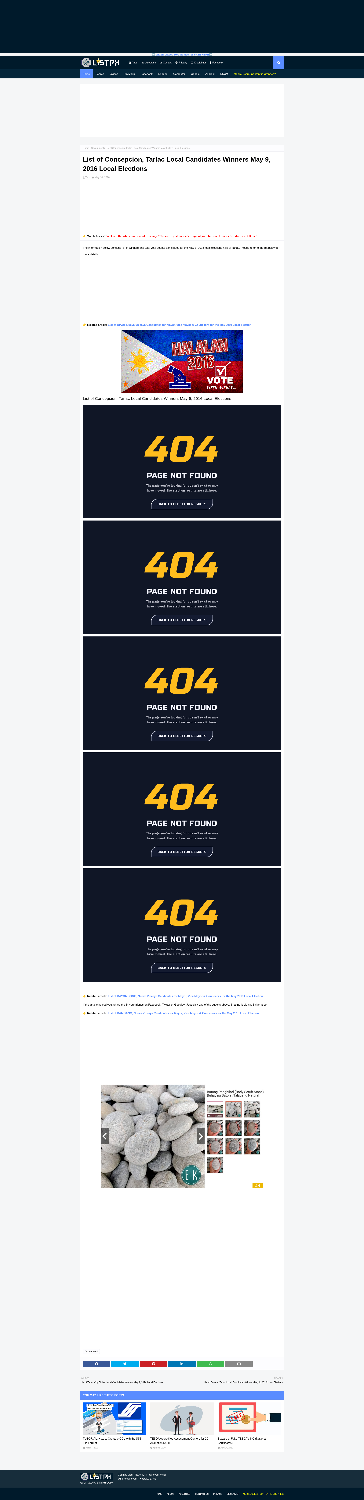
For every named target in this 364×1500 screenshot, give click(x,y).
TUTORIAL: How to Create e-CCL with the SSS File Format (112, 1441)
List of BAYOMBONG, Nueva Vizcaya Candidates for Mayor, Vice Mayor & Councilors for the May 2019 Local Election (185, 996)
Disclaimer (200, 62)
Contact (167, 62)
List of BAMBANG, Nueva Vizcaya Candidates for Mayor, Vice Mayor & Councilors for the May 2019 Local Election (183, 1013)
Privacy (183, 62)
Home (86, 148)
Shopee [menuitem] (163, 73)
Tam (87, 177)
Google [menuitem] (195, 73)
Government (97, 148)
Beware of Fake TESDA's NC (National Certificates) (242, 1441)
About (135, 62)
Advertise (150, 62)
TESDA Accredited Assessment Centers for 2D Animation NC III (179, 1441)
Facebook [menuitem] (147, 73)
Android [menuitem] (210, 73)
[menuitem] (255, 73)
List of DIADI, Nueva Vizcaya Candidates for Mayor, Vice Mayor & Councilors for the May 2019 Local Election (179, 324)
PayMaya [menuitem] (129, 73)
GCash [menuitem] (114, 73)
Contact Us (202, 1494)
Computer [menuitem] (179, 73)
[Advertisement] (182, 26)
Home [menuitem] (86, 73)
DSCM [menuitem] (224, 73)
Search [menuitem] (100, 73)
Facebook (217, 62)
